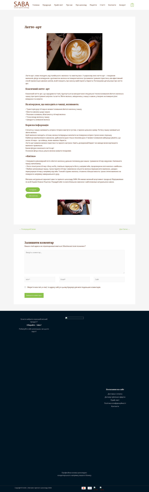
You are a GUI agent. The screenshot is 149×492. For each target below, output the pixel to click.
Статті (102, 5)
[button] (33, 189)
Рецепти (93, 5)
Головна (36, 5)
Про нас (69, 5)
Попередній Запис (27, 229)
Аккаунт (122, 5)
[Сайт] (109, 280)
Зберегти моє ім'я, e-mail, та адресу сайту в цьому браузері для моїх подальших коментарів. (64, 287)
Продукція (47, 5)
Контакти (112, 5)
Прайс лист (58, 5)
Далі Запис (124, 229)
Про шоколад (81, 5)
